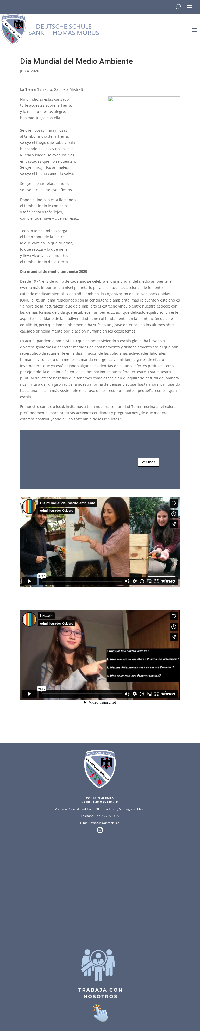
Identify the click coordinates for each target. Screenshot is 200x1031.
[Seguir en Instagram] (100, 830)
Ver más (148, 462)
